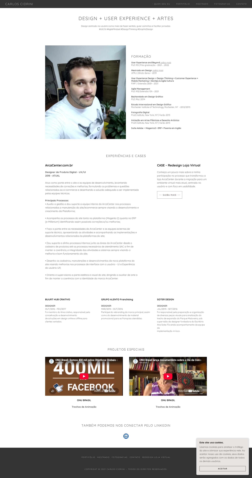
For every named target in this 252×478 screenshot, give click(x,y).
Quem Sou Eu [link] (162, 4)
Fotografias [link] (222, 4)
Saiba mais (170, 195)
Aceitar (222, 468)
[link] (19, 4)
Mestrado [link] (202, 4)
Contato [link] (241, 4)
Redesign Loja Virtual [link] (156, 457)
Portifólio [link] (183, 4)
